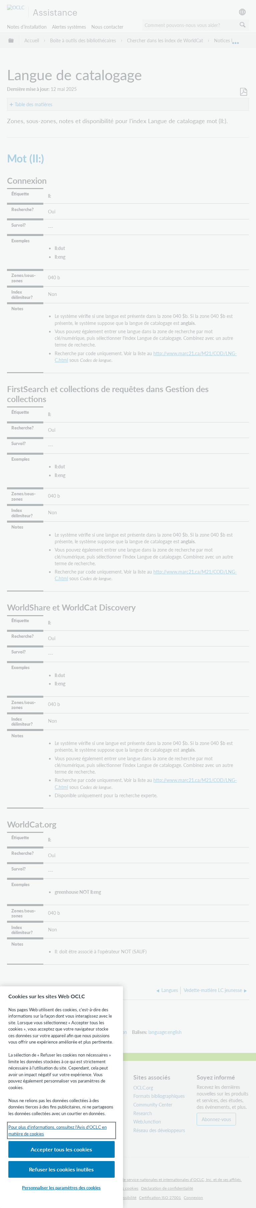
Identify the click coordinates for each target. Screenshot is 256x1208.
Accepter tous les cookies (61, 1149)
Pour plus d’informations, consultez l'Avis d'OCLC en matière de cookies (57, 1130)
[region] (61, 1097)
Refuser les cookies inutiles (61, 1169)
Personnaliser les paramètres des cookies (61, 1187)
